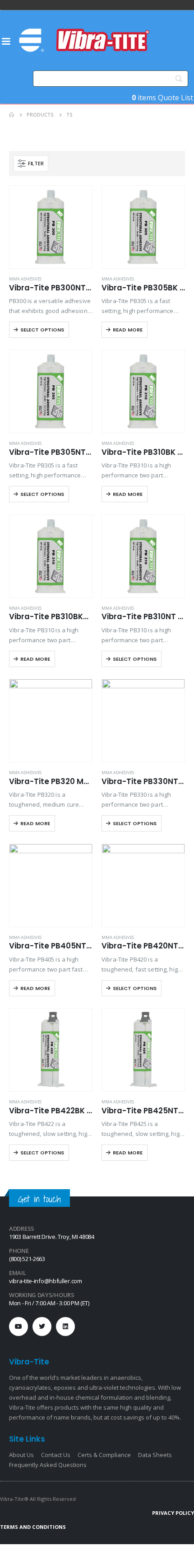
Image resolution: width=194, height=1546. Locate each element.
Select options (42, 329)
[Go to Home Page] (11, 115)
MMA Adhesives (25, 279)
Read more (128, 329)
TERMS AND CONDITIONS (33, 1526)
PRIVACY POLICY (173, 1512)
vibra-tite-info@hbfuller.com (45, 1281)
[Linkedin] (65, 1326)
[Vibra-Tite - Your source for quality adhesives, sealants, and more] (85, 40)
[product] (50, 227)
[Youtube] (18, 1326)
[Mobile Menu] (6, 41)
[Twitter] (41, 1326)
